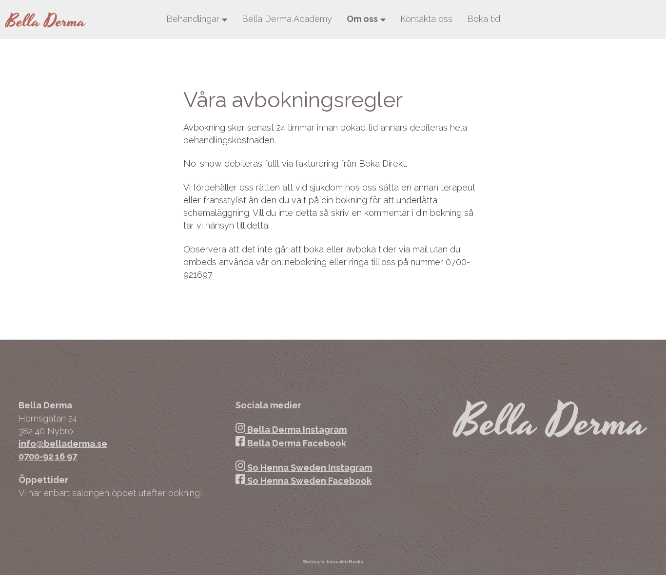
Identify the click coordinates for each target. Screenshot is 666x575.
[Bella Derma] (45, 19)
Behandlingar (192, 19)
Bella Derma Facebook (295, 443)
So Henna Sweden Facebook (308, 481)
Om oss (362, 19)
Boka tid (483, 19)
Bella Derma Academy (287, 19)
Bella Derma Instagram (296, 429)
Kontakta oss (426, 19)
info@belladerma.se (63, 444)
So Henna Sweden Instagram (308, 467)
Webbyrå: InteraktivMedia (333, 561)
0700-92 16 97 (48, 456)
